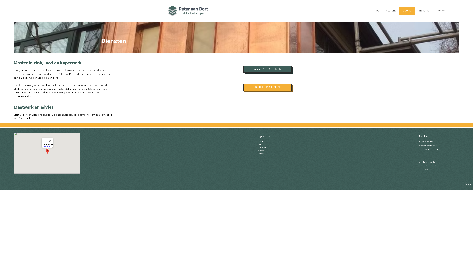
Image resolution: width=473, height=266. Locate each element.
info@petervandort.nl (429, 162)
